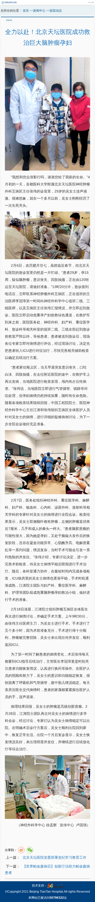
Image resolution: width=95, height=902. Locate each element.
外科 (8, 191)
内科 (47, 507)
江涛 (36, 410)
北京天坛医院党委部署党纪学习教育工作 (54, 857)
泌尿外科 (61, 507)
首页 (26, 10)
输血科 (31, 507)
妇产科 (67, 322)
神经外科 (51, 301)
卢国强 (81, 825)
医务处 (35, 322)
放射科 (77, 507)
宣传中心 (67, 825)
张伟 (33, 191)
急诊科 (17, 329)
